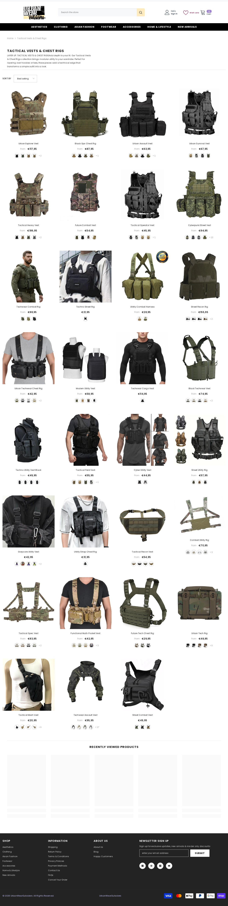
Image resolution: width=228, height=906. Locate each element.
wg (187, 318)
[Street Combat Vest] (143, 685)
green (148, 155)
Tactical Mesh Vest (28, 715)
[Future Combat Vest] (86, 195)
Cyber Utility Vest (142, 470)
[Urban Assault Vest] (143, 113)
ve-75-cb (22, 237)
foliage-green (85, 155)
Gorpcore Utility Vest (28, 551)
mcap (199, 552)
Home (10, 38)
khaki (190, 155)
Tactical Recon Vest (142, 551)
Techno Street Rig (85, 306)
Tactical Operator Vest (142, 225)
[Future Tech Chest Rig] (143, 603)
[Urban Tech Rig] (200, 603)
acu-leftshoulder (28, 727)
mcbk (193, 318)
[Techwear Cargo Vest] (143, 358)
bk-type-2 (193, 645)
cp (88, 237)
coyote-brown (28, 155)
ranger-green (22, 155)
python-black (193, 237)
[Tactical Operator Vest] (143, 195)
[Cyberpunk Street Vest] (200, 195)
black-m (31, 482)
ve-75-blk (16, 237)
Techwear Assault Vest (85, 715)
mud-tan (73, 155)
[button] (25, 78)
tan (130, 155)
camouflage (187, 237)
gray (198, 237)
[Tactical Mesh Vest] (29, 685)
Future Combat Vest (85, 225)
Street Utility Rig (199, 470)
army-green (76, 237)
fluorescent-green (34, 563)
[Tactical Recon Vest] (143, 521)
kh (199, 482)
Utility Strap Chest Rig (85, 551)
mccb (79, 727)
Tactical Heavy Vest (28, 225)
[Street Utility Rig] (200, 440)
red (22, 563)
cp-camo (34, 400)
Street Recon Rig (199, 306)
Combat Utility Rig (199, 540)
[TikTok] (160, 866)
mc (133, 563)
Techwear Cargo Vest (142, 388)
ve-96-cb (205, 400)
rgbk (84, 727)
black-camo (91, 645)
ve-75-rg (28, 237)
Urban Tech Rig (199, 633)
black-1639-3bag (34, 318)
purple (16, 563)
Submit (200, 853)
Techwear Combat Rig (28, 306)
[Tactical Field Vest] (86, 440)
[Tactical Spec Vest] (29, 603)
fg (204, 237)
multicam (34, 155)
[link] (26, 810)
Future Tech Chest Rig (142, 633)
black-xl (19, 482)
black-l (25, 482)
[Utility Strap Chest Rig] (86, 521)
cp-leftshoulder (22, 727)
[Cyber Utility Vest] (143, 440)
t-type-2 (205, 645)
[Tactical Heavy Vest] (29, 195)
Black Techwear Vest (199, 388)
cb (205, 318)
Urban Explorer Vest (29, 143)
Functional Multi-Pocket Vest (85, 633)
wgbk (90, 727)
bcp (28, 645)
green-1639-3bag (22, 318)
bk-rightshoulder (16, 727)
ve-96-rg (187, 400)
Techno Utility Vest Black (28, 470)
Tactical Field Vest (85, 470)
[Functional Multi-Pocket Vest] (86, 603)
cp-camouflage (73, 482)
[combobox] (97, 12)
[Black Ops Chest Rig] (86, 113)
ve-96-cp (193, 400)
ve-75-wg (34, 237)
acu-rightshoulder (34, 727)
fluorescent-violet (28, 563)
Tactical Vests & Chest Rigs (31, 38)
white (145, 482)
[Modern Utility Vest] (86, 358)
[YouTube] (169, 866)
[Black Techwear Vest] (200, 358)
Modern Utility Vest (85, 388)
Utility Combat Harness (142, 306)
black (16, 155)
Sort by (7, 78)
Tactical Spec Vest (28, 633)
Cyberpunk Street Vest (199, 225)
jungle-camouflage (88, 400)
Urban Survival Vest (199, 143)
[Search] (101, 12)
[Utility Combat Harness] (143, 277)
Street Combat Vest (142, 715)
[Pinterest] (151, 866)
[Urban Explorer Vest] (29, 113)
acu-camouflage (136, 155)
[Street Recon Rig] (200, 277)
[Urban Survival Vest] (200, 113)
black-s (37, 482)
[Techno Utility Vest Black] (29, 440)
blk (199, 318)
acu (136, 237)
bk (142, 400)
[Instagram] (142, 866)
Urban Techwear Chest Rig (29, 388)
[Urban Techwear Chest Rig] (29, 358)
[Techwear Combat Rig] (29, 277)
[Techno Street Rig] (86, 277)
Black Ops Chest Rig (85, 143)
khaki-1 (148, 237)
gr (193, 482)
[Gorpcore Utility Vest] (29, 521)
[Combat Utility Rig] (200, 515)
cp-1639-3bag (28, 318)
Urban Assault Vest (142, 143)
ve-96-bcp (199, 400)
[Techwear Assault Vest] (86, 685)
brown (148, 727)
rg (205, 552)
